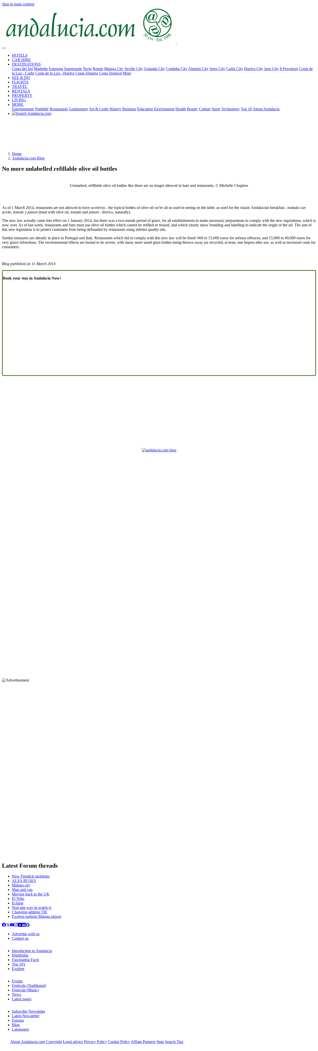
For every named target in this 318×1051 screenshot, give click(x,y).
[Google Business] (28, 925)
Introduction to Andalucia (32, 951)
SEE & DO (21, 78)
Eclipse (17, 903)
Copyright (54, 1042)
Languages (20, 1029)
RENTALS (21, 91)
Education (145, 109)
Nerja (87, 69)
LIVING (19, 100)
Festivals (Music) (25, 990)
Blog (16, 1025)
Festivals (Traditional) (29, 985)
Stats (160, 1042)
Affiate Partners (143, 1042)
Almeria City (198, 69)
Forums (18, 1020)
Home (17, 154)
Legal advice (73, 1042)
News (16, 994)
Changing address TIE (29, 912)
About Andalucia (266, 109)
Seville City (133, 69)
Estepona (56, 69)
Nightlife (42, 109)
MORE (18, 104)
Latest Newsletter (25, 1016)
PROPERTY (22, 95)
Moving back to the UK (30, 894)
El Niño (18, 898)
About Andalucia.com (27, 1042)
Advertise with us (26, 934)
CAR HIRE (21, 60)
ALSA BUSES (24, 881)
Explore (18, 969)
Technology (230, 109)
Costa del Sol (22, 69)
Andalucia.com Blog (28, 158)
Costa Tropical (110, 73)
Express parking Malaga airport (36, 916)
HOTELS (20, 55)
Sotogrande (73, 69)
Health (180, 109)
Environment (164, 109)
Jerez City (217, 69)
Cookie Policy (119, 1042)
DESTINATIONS (26, 64)
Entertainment (23, 109)
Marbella (41, 69)
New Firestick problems (30, 876)
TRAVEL (20, 86)
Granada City (154, 69)
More (127, 73)
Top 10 (246, 109)
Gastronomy (78, 109)
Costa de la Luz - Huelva (55, 73)
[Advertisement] (159, 135)
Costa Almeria (87, 73)
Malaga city (21, 885)
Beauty (192, 109)
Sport (216, 109)
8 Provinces (289, 69)
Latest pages (21, 999)
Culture (205, 109)
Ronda (98, 69)
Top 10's (18, 964)
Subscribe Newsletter (28, 1011)
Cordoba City (176, 69)
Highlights (20, 955)
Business (129, 109)
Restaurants (59, 109)
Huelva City (253, 69)
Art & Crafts (99, 109)
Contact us (20, 938)
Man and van (22, 890)
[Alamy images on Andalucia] (20, 925)
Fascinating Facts (25, 960)
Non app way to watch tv (32, 907)
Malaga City (113, 69)
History (115, 109)
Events (17, 981)
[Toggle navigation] (4, 48)
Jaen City (271, 69)
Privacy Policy (95, 1042)
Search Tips (174, 1042)
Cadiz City (234, 69)
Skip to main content (18, 4)
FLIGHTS (20, 82)
